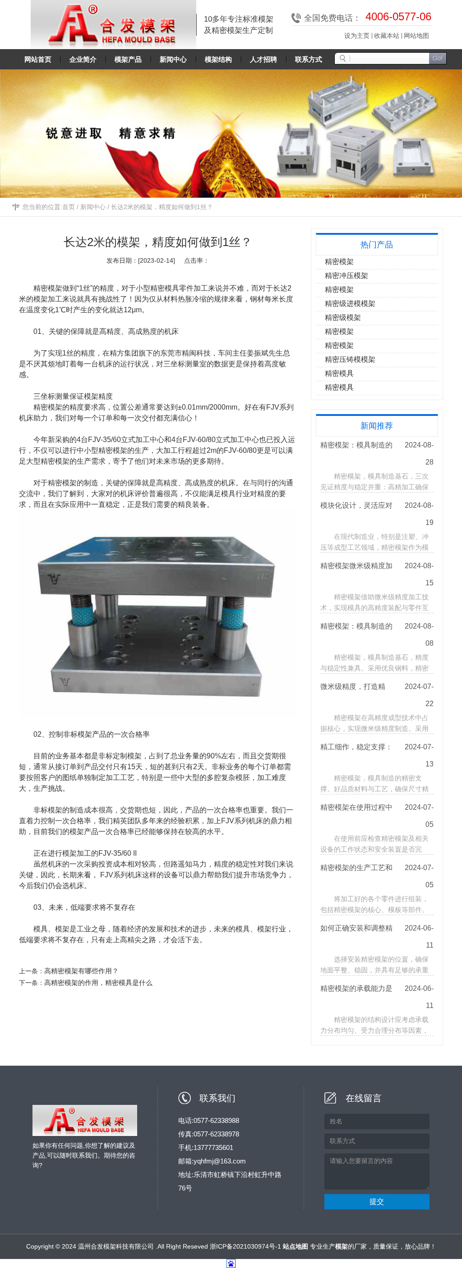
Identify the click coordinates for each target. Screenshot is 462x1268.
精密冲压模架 (346, 275)
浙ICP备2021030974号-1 (245, 1246)
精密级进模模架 (350, 303)
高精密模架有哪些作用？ (81, 971)
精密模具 (339, 373)
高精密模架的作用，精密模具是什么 (98, 982)
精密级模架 (343, 317)
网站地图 (416, 35)
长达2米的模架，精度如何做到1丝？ (162, 206)
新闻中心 (93, 206)
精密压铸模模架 (350, 359)
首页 (68, 206)
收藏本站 (386, 35)
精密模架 (47, 288)
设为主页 (357, 35)
